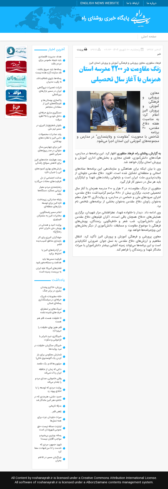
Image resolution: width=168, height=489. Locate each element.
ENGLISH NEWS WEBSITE (99, 3)
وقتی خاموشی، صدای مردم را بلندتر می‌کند (48, 380)
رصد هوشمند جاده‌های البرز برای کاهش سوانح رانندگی (48, 161)
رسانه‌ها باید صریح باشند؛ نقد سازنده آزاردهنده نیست (48, 71)
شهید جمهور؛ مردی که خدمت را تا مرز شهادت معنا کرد (47, 448)
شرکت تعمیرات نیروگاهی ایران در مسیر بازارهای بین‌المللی (49, 91)
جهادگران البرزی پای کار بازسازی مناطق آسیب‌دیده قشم (48, 241)
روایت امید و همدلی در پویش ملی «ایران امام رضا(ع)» (50, 228)
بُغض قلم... (56, 412)
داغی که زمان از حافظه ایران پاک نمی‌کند (50, 371)
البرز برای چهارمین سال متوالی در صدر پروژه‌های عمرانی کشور (49, 150)
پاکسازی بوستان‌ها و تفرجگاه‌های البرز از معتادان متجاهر (51, 103)
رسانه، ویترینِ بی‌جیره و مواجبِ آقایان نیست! (50, 437)
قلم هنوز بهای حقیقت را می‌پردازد (49, 329)
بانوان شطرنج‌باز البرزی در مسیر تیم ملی (48, 127)
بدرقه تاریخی (55, 406)
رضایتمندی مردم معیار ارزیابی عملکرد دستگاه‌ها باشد (49, 190)
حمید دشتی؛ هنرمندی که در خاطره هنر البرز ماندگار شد (47, 398)
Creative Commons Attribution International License (118, 478)
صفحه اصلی (148, 37)
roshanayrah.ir (42, 478)
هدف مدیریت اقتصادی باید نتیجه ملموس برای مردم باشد (49, 60)
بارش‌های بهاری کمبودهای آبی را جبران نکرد (48, 170)
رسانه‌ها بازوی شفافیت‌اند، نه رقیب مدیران (48, 80)
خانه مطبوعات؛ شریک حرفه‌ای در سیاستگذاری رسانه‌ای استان (49, 300)
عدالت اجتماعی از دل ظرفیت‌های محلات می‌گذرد (47, 180)
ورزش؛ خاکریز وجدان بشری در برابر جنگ (50, 289)
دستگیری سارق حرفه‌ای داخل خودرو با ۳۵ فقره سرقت (50, 116)
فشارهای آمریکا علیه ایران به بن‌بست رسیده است (48, 270)
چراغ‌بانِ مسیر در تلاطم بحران (49, 459)
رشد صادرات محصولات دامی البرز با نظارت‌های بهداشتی (49, 138)
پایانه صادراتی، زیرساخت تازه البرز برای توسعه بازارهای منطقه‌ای (49, 203)
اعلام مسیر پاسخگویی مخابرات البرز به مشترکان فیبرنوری (49, 215)
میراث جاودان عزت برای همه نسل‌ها (49, 419)
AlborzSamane (96, 482)
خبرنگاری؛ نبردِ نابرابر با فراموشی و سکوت (50, 338)
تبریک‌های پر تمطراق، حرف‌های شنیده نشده (50, 311)
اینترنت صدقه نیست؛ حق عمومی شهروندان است (49, 428)
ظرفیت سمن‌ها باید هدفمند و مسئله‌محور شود (48, 261)
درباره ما (151, 3)
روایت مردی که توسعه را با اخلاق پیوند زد (48, 389)
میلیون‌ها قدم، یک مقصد (49, 364)
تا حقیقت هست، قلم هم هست (49, 320)
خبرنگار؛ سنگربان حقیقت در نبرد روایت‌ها (47, 347)
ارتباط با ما (133, 3)
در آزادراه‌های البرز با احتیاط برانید (51, 252)
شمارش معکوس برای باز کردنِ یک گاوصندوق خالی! (48, 356)
